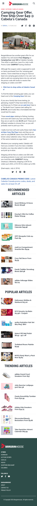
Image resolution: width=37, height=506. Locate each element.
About (3, 485)
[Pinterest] (30, 25)
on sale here (25, 105)
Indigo (3, 462)
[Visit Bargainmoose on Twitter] (2, 476)
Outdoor (8, 9)
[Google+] (34, 25)
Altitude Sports (6, 457)
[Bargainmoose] (18, 3)
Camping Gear (18, 96)
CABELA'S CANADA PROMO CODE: (15, 179)
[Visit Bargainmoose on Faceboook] (5, 476)
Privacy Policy (6, 490)
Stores (3, 452)
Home (3, 9)
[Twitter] (22, 25)
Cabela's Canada (17, 9)
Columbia (4, 468)
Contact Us (4, 487)
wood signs (10, 116)
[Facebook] (26, 25)
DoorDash (4, 455)
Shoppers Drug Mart (7, 465)
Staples (3, 460)
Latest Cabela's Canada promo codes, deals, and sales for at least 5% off (18, 181)
